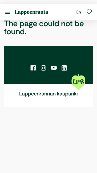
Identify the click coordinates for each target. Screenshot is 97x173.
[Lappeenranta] (31, 12)
